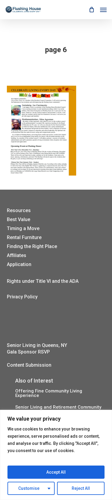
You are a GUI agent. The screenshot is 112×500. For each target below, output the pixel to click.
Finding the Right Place (32, 246)
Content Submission (29, 365)
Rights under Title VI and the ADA (43, 281)
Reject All (81, 488)
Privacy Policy (22, 297)
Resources (19, 210)
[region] (56, 455)
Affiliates (16, 255)
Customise (28, 488)
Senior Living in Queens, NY (37, 345)
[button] (103, 10)
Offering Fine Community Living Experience (48, 393)
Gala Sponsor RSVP (28, 352)
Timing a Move (23, 228)
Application (19, 264)
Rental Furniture (24, 237)
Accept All (56, 472)
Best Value (18, 219)
